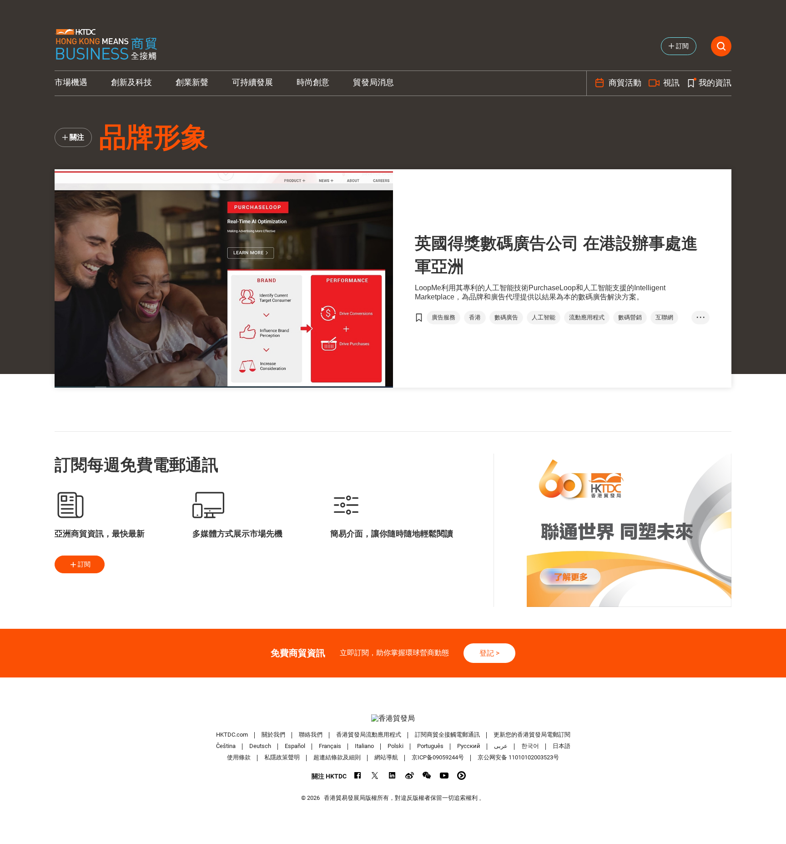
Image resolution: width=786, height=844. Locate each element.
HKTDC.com (232, 734)
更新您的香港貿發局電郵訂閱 (532, 734)
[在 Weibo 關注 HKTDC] (409, 775)
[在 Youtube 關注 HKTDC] (444, 775)
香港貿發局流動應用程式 (368, 734)
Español (295, 746)
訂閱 (84, 564)
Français (330, 746)
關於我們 (273, 734)
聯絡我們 (310, 734)
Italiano (364, 746)
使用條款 (239, 757)
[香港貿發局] (393, 718)
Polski (395, 746)
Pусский (468, 746)
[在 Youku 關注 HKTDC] (461, 775)
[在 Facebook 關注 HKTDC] (357, 775)
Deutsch (260, 746)
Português (430, 746)
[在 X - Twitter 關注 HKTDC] (375, 775)
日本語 (561, 746)
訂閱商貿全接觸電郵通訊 (447, 734)
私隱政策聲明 (282, 757)
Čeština (226, 746)
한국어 (530, 746)
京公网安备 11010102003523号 (518, 757)
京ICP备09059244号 (438, 757)
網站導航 (386, 757)
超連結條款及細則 (337, 757)
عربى (501, 746)
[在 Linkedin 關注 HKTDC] (392, 775)
